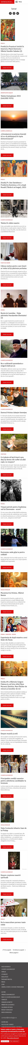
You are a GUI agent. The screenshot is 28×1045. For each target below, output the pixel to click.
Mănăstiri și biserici (7, 1005)
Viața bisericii (6, 967)
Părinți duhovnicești (8, 994)
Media (3, 982)
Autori (3, 992)
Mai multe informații (13, 1038)
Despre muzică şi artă (9, 733)
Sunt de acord (5, 1041)
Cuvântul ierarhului (6, 131)
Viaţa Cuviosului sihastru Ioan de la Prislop (13, 829)
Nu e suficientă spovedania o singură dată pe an (12, 364)
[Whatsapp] (14, 13)
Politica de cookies (7, 1024)
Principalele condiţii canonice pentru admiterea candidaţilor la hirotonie (13, 780)
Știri (2, 984)
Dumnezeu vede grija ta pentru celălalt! (13, 553)
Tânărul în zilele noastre (10, 223)
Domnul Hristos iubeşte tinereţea (14, 412)
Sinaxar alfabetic (6, 1002)
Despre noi (4, 1022)
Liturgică (4, 974)
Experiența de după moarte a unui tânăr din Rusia (14, 638)
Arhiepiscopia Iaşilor (7, 92)
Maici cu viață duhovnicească (10, 997)
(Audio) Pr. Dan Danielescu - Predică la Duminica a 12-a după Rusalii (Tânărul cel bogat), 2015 (13, 184)
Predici (3, 43)
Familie (3, 919)
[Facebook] (10, 13)
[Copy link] (17, 13)
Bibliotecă (4, 977)
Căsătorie (3, 454)
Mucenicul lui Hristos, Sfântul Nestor (12, 594)
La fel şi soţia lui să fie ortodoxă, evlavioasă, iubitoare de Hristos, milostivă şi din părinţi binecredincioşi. (13, 788)
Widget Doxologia (7, 1010)
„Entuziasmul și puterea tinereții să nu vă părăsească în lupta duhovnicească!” (13, 136)
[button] (18, 2)
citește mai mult (7, 68)
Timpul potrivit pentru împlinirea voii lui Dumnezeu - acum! (13, 508)
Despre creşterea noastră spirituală (10, 876)
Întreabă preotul (6, 979)
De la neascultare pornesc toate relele (13, 923)
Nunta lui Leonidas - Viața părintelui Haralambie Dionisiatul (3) (13, 315)
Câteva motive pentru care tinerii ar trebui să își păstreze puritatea (14, 267)
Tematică (4, 999)
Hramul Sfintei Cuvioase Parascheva (12, 987)
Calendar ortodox (7, 1007)
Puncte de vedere (5, 263)
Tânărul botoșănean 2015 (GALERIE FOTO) (11, 97)
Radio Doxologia (6, 1012)
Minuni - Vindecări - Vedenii (8, 634)
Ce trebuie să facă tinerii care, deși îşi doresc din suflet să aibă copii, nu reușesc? (13, 459)
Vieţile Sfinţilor (5, 589)
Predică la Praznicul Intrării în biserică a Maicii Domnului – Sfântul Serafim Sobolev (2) (12, 48)
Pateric (3, 310)
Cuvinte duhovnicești (7, 220)
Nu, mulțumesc (14, 1041)
